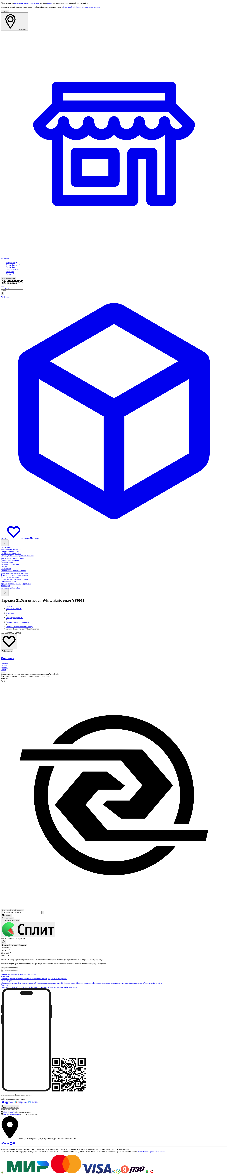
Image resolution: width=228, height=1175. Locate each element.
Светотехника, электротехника (13, 571)
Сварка (4, 566)
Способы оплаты (24, 987)
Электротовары (7, 562)
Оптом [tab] (3, 670)
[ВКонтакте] (5, 1144)
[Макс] (11, 1144)
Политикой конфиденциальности (151, 1152)
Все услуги (10, 263)
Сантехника (6, 569)
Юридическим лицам (9, 983)
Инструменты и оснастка (11, 549)
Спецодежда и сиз (8, 581)
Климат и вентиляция (10, 560)
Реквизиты (148, 983)
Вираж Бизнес (12, 265)
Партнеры (27, 979)
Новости (4, 979)
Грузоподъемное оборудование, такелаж (17, 556)
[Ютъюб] (14, 1144)
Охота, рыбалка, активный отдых (14, 579)
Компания (5, 977)
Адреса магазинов (15, 979)
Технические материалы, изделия (14, 575)
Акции (9, 274)
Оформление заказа (9, 987)
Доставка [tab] (4, 668)
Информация (6, 981)
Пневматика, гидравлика (11, 554)
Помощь (4, 985)
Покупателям (11, 270)
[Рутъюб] (2, 1144)
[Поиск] (2, 293)
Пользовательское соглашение (105, 983)
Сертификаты (61, 979)
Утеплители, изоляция (10, 577)
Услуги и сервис (25, 974)
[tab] (114, 658)
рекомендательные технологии (26, 3)
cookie (49, 3)
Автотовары (6, 547)
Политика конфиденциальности (131, 983)
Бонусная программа (26, 983)
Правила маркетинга (84, 983)
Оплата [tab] (4, 665)
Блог (34, 974)
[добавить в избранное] (9, 641)
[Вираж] (12, 284)
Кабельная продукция (10, 564)
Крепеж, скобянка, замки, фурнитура (16, 584)
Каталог (4, 974)
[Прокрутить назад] (5, 542)
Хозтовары (5, 586)
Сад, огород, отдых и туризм (12, 558)
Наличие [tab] (4, 663)
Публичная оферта (68, 983)
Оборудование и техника (11, 551)
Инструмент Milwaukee (10, 588)
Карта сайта (157, 983)
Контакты (10, 272)
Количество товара (11, 912)
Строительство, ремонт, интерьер (14, 573)
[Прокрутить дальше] (5, 592)
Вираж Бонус (11, 267)
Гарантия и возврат (56, 987)
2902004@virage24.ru (11, 1114)
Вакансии (35, 979)
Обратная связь (70, 987)
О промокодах (41, 983)
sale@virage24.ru (9, 1112)
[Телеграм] (8, 1144)
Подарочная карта (54, 983)
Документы (51, 979)
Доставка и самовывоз (40, 987)
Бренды (16, 974)
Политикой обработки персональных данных (81, 7)
